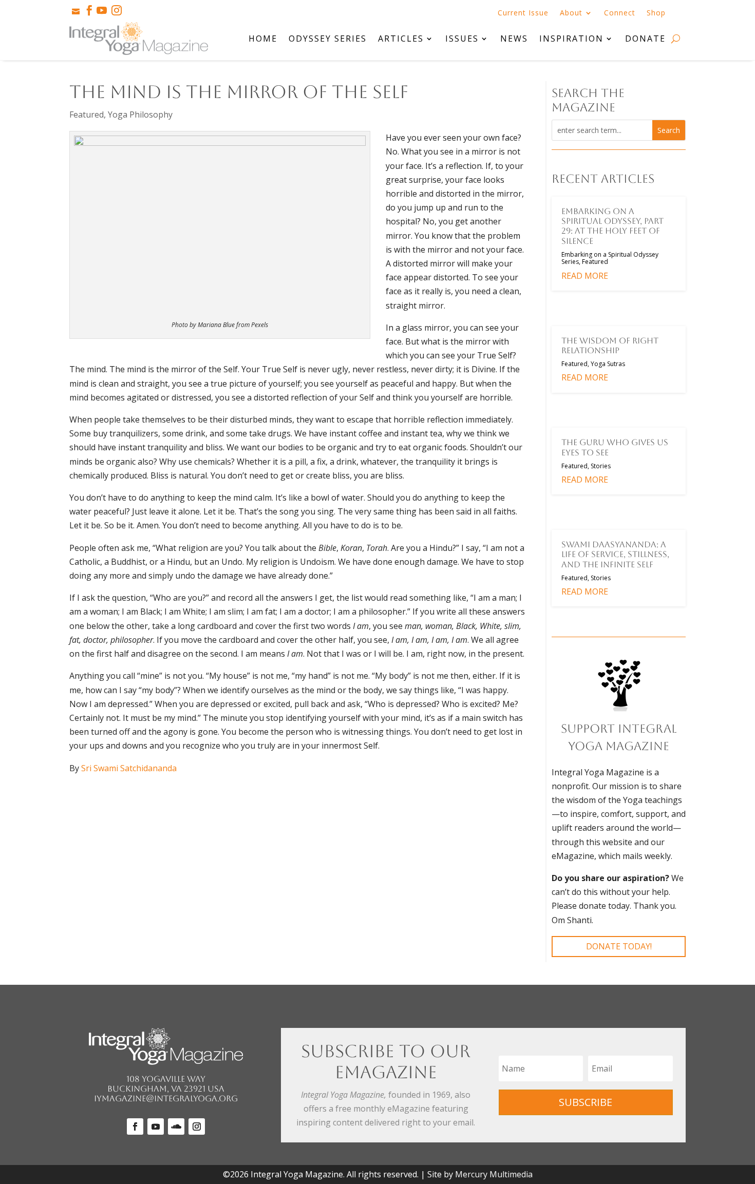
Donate (645, 38)
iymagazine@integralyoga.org (166, 1098)
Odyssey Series (328, 38)
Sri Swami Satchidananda (129, 768)
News (514, 38)
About (571, 13)
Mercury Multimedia (494, 1174)
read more (584, 275)
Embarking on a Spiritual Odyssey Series (609, 258)
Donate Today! (619, 946)
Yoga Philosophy (140, 114)
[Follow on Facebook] (135, 1126)
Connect (619, 13)
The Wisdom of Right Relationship (609, 345)
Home (263, 38)
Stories (601, 466)
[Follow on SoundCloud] (176, 1126)
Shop (656, 13)
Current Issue (523, 13)
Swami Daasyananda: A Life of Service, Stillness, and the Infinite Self (615, 554)
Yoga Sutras (608, 363)
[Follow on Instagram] (196, 1126)
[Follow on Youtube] (155, 1126)
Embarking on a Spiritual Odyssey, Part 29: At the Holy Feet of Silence (612, 226)
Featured (86, 114)
